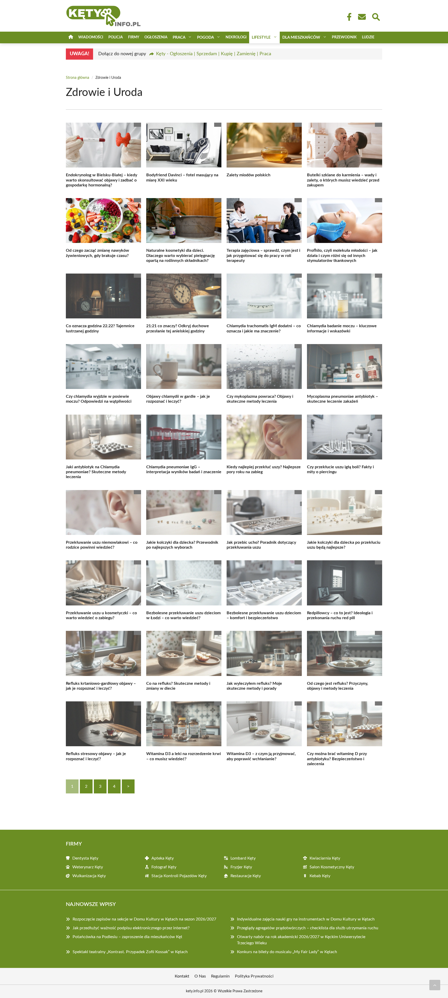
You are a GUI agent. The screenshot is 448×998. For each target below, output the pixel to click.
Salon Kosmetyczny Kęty (332, 867)
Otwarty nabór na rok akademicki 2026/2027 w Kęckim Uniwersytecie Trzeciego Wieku (301, 940)
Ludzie (368, 37)
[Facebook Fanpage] (347, 16)
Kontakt (182, 976)
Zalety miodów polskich (248, 175)
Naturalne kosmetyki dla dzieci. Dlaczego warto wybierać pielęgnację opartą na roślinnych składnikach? (180, 255)
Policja (115, 37)
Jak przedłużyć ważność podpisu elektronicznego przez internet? (131, 928)
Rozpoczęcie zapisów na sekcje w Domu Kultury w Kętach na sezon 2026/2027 (144, 919)
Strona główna (77, 78)
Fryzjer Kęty (241, 867)
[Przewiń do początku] (434, 985)
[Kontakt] (361, 16)
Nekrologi (236, 37)
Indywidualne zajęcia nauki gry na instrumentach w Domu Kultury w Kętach (306, 919)
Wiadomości (90, 37)
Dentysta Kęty (85, 858)
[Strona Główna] (71, 37)
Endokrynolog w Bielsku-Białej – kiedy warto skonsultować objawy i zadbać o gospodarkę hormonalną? (101, 180)
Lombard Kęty (243, 858)
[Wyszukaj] (375, 16)
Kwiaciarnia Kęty (325, 858)
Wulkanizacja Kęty (89, 876)
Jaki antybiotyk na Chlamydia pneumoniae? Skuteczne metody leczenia (96, 472)
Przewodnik (344, 37)
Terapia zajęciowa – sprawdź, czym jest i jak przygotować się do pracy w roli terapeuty (263, 255)
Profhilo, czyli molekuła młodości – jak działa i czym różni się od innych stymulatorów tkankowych (342, 255)
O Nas (200, 976)
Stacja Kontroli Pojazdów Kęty (179, 876)
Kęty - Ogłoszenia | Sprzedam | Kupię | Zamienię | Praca (213, 54)
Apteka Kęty (162, 858)
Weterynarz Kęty (87, 867)
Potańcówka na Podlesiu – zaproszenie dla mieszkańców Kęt (127, 937)
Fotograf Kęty (163, 867)
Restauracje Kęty (245, 876)
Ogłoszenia (155, 37)
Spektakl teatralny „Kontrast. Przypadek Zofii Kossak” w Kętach (130, 952)
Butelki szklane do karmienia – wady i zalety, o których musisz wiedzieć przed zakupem (343, 180)
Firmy (133, 37)
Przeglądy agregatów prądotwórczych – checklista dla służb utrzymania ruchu (307, 928)
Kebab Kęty (320, 876)
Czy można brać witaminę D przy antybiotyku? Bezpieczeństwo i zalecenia (337, 759)
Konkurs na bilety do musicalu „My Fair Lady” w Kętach (287, 952)
